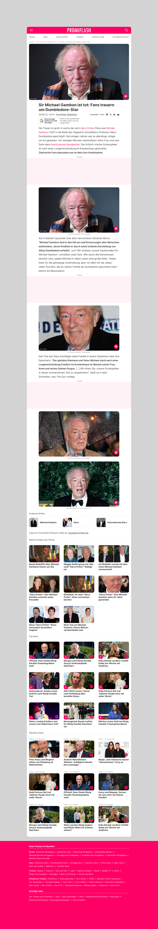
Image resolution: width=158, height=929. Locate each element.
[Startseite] (79, 30)
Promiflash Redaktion (66, 114)
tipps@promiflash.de (78, 533)
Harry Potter (87, 128)
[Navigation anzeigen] (31, 30)
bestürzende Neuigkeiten (65, 144)
